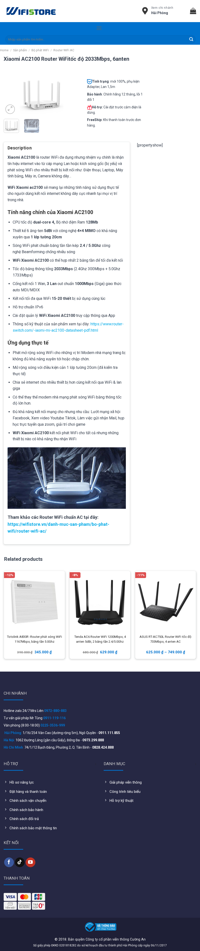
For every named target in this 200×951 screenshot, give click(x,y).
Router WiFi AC (63, 50)
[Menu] (99, 28)
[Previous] (11, 94)
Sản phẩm (20, 50)
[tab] (20, 150)
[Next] (72, 94)
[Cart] (193, 11)
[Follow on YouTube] (30, 862)
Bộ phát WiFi (40, 50)
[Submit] (191, 39)
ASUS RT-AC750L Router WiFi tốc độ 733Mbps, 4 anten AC (165, 639)
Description (20, 147)
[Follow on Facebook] (9, 862)
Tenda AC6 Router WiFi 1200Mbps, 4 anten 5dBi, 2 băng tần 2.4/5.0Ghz (100, 639)
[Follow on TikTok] (20, 862)
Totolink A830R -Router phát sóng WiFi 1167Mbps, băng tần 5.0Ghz (34, 639)
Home (4, 50)
